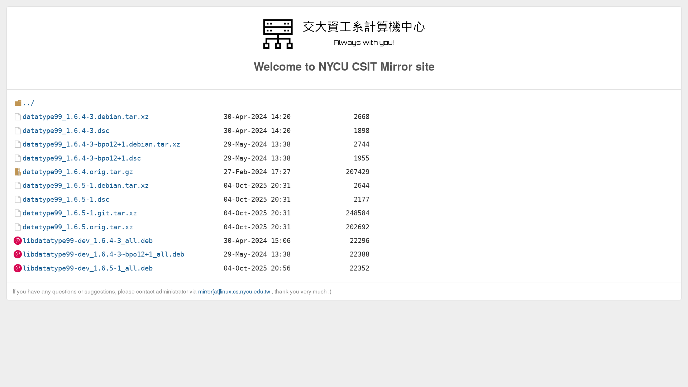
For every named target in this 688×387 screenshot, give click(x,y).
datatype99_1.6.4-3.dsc (66, 130)
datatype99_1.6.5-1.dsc (66, 199)
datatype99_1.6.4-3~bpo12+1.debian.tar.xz (101, 144)
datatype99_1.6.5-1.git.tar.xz (80, 213)
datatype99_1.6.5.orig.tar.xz (78, 227)
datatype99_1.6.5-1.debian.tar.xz (86, 185)
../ (28, 103)
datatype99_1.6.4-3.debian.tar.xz (86, 117)
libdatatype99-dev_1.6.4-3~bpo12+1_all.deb (103, 254)
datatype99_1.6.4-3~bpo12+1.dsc (82, 158)
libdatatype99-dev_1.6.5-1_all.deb (88, 268)
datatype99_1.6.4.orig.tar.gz (78, 172)
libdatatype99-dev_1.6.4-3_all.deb (88, 240)
